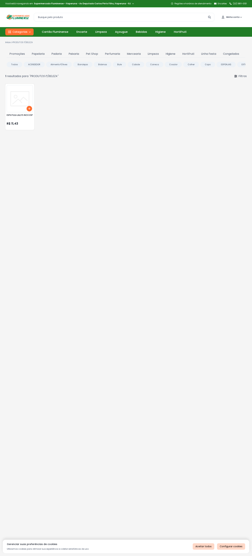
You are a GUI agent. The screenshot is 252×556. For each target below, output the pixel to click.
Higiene (160, 32)
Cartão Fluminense (55, 32)
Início (8, 42)
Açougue (121, 32)
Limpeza (101, 32)
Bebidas (141, 32)
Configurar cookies (231, 546)
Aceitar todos (203, 546)
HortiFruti (180, 32)
